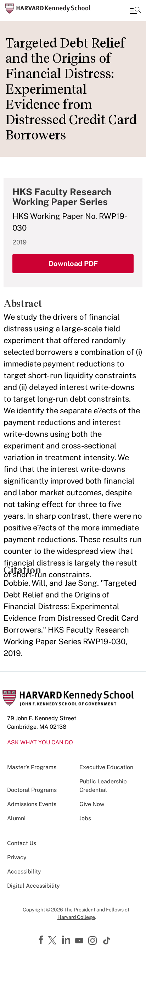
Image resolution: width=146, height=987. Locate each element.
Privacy (17, 857)
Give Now (91, 804)
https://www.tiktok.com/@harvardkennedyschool (107, 940)
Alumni (16, 818)
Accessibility (24, 871)
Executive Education (106, 767)
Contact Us (21, 843)
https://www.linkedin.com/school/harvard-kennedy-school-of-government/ (67, 940)
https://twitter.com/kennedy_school (53, 940)
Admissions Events (31, 804)
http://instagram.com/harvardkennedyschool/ (93, 941)
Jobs (85, 818)
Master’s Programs (31, 767)
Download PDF (73, 263)
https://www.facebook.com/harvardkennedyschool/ (41, 940)
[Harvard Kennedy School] (47, 8)
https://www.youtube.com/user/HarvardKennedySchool (80, 941)
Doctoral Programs (32, 790)
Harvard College (76, 917)
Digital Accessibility (33, 885)
